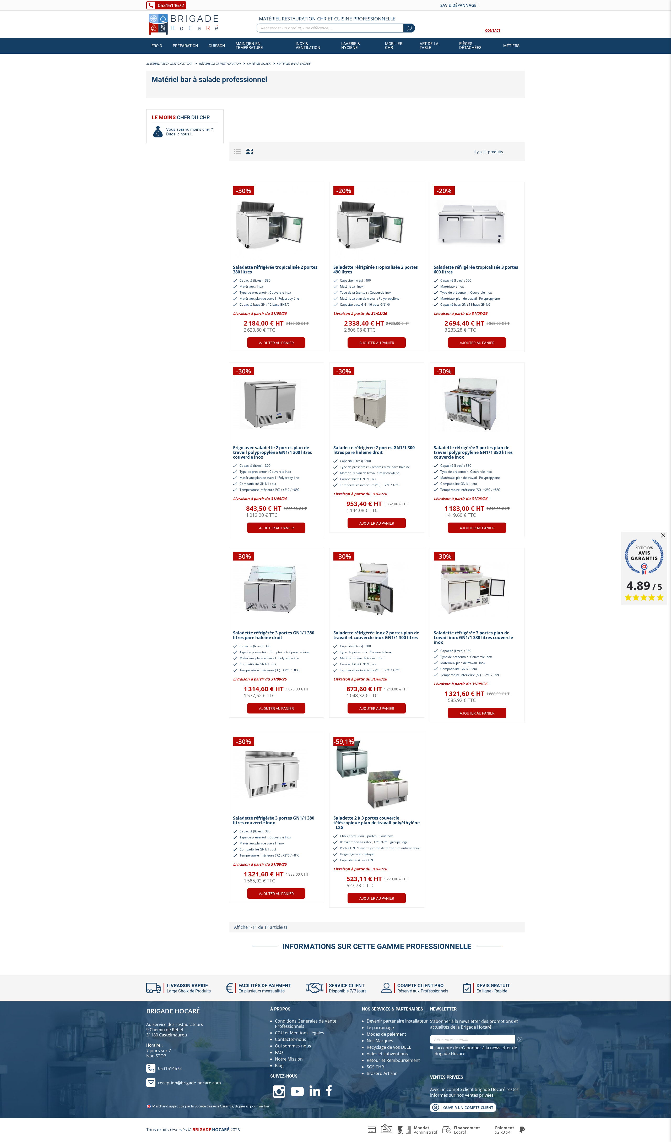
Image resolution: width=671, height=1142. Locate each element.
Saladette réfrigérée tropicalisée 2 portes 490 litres (375, 269)
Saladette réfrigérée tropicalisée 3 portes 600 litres (476, 269)
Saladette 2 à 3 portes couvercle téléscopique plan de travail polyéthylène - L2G (376, 822)
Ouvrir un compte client (468, 1107)
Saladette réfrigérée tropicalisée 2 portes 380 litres (275, 269)
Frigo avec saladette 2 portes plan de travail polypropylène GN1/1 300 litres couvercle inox (272, 452)
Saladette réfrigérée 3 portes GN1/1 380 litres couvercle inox (273, 820)
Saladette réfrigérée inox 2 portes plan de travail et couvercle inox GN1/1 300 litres (376, 635)
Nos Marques (380, 1041)
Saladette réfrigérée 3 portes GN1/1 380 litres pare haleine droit (273, 635)
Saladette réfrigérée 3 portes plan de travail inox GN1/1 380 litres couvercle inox (473, 637)
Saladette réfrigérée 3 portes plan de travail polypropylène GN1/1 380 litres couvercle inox (473, 452)
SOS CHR (375, 1067)
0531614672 (171, 5)
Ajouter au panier (276, 343)
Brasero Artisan (382, 1073)
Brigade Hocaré (173, 1011)
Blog (279, 1065)
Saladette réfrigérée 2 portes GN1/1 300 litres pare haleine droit (374, 450)
